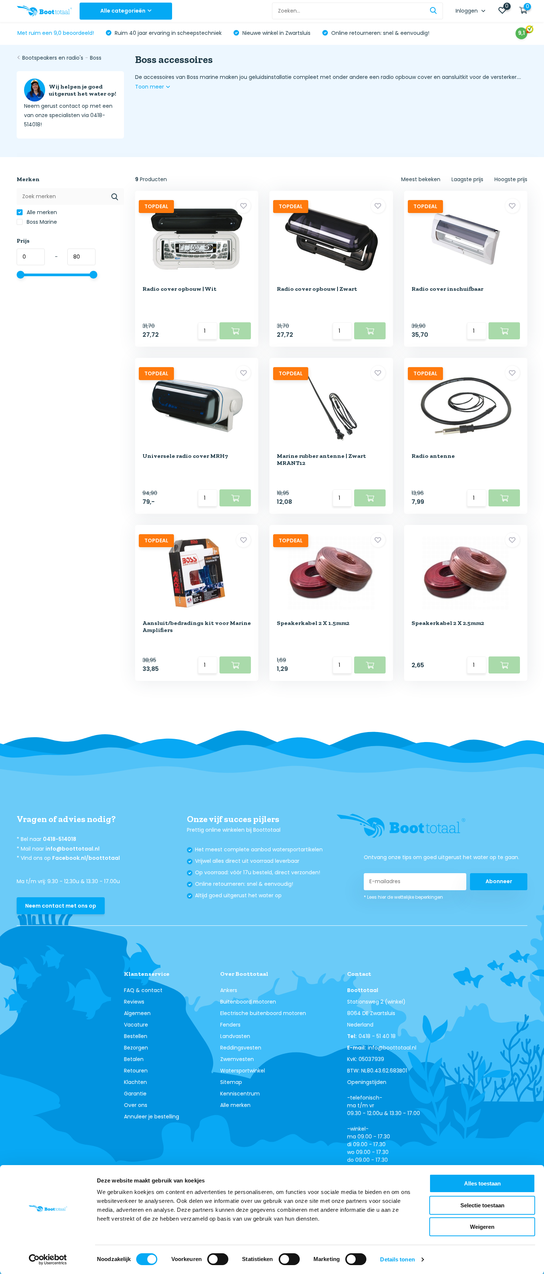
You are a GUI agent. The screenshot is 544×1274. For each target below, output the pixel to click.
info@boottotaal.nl (73, 848)
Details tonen (397, 1259)
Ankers (228, 990)
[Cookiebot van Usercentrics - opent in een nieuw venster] (48, 1259)
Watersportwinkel (242, 1070)
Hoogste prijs (510, 179)
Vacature (136, 1024)
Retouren (136, 1070)
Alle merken (41, 212)
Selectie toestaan (482, 1205)
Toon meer (150, 86)
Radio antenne (433, 455)
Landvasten (235, 1036)
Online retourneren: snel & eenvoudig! (379, 33)
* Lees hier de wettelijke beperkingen (403, 897)
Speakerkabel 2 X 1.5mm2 (313, 622)
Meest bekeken (420, 179)
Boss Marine (41, 222)
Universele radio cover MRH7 (185, 455)
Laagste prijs (467, 179)
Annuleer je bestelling (151, 1116)
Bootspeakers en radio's (52, 57)
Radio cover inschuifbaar (447, 288)
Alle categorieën (122, 10)
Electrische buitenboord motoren (263, 1013)
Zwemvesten (237, 1059)
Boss (95, 57)
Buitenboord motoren (248, 1001)
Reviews (134, 1001)
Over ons (135, 1105)
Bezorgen (136, 1047)
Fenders (230, 1024)
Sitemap (231, 1082)
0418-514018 (59, 839)
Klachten (135, 1082)
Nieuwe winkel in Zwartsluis (275, 33)
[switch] (217, 1259)
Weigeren (482, 1227)
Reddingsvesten (240, 1047)
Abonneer (499, 881)
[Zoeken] (433, 11)
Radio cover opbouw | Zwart (317, 288)
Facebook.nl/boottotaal (86, 858)
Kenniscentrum (240, 1093)
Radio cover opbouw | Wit (179, 288)
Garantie (135, 1093)
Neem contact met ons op (60, 905)
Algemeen (137, 1013)
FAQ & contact (143, 990)
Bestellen (135, 1036)
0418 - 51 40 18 (377, 1036)
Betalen (134, 1059)
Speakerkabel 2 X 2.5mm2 (448, 622)
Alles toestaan (482, 1183)
